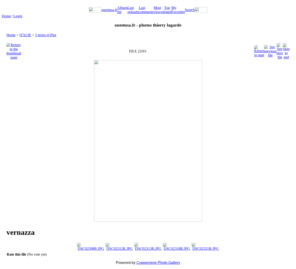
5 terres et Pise (45, 35)
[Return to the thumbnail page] (13, 50)
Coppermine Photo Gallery (158, 263)
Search (190, 10)
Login (17, 16)
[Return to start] (259, 50)
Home (6, 16)
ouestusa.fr (109, 10)
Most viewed (159, 10)
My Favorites (178, 10)
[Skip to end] (286, 50)
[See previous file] (270, 50)
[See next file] (280, 50)
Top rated (167, 10)
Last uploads (133, 10)
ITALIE (25, 35)
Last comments (146, 10)
